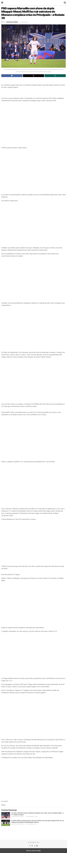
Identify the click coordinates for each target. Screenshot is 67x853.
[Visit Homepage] (33, 2)
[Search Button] (65, 2)
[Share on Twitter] (33, 75)
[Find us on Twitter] (32, 845)
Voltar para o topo (33, 842)
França (3, 805)
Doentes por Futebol (12, 22)
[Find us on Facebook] (29, 845)
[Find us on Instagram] (34, 845)
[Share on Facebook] (12, 75)
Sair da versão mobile (33, 850)
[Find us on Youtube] (37, 845)
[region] (33, 81)
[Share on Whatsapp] (55, 75)
